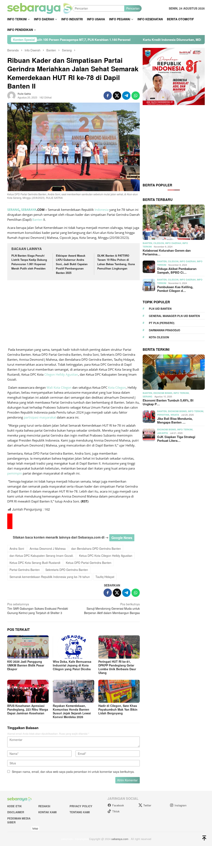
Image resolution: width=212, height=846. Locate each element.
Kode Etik (14, 806)
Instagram (181, 805)
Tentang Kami (80, 812)
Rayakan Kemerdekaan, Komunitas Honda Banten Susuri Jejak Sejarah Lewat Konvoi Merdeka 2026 (72, 711)
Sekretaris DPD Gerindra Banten (66, 570)
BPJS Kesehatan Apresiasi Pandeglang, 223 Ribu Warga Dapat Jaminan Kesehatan (27, 709)
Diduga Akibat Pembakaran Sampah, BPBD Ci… (176, 270)
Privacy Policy (81, 806)
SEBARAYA (28, 210)
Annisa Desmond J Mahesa (48, 548)
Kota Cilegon (117, 387)
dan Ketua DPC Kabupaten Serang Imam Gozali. (41, 555)
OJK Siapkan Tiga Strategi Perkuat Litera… (176, 438)
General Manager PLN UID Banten (174, 316)
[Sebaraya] (39, 8)
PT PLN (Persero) (161, 323)
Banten (37, 219)
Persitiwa (163, 414)
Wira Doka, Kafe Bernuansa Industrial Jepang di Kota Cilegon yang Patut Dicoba (72, 665)
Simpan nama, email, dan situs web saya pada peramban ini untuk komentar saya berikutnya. (73, 772)
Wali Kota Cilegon (59, 387)
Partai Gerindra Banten (25, 570)
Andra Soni (17, 548)
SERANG (13, 210)
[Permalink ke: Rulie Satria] (11, 95)
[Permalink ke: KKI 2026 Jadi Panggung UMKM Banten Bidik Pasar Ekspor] (28, 647)
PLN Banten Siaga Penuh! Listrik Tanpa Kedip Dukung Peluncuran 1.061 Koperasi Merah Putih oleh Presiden (29, 262)
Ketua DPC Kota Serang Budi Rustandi (35, 563)
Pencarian (133, 8)
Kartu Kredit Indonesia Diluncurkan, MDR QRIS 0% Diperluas (148, 39)
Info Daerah (173, 243)
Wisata (175, 414)
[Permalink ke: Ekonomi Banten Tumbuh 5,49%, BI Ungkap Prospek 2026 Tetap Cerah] (174, 372)
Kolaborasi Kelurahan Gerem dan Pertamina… (167, 252)
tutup (35, 828)
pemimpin (14, 473)
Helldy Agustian (67, 374)
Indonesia (101, 210)
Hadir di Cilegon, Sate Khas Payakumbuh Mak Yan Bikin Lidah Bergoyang (117, 709)
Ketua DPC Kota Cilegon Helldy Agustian (105, 555)
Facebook (118, 805)
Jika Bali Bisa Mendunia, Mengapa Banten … (175, 420)
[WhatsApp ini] (135, 95)
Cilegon (49, 374)
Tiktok (116, 811)
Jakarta (162, 433)
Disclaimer (15, 812)
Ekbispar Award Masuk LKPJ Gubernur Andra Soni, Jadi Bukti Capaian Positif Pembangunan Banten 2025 (72, 264)
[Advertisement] (73, 314)
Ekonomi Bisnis (162, 392)
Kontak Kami (47, 812)
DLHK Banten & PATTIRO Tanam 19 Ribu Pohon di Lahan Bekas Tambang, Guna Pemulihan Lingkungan (116, 262)
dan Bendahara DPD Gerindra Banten (96, 548)
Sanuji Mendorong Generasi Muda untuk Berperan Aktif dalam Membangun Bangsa (112, 608)
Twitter (147, 805)
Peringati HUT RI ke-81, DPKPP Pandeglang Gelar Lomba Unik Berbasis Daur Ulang (117, 667)
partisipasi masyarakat (40, 417)
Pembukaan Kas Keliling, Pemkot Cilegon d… (175, 289)
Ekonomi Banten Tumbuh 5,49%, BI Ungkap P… (168, 402)
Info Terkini (181, 392)
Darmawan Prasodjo (164, 330)
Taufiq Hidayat (104, 577)
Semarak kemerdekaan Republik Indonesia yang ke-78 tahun (50, 577)
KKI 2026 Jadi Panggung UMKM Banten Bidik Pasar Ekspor (25, 665)
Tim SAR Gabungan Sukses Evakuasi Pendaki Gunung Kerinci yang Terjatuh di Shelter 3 (37, 608)
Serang (147, 396)
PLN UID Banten (160, 309)
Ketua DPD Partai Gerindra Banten (88, 563)
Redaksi (44, 806)
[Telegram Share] (126, 95)
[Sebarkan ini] (108, 95)
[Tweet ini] (117, 95)
